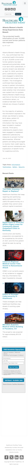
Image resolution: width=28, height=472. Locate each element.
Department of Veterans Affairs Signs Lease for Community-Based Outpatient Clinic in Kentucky (13, 226)
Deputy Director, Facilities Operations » (13, 384)
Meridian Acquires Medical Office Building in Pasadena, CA (13, 327)
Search (18, 14)
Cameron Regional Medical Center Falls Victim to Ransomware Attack (12, 265)
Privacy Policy (11, 373)
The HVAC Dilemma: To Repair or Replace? (13, 190)
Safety (15, 167)
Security (22, 167)
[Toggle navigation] (25, 3)
